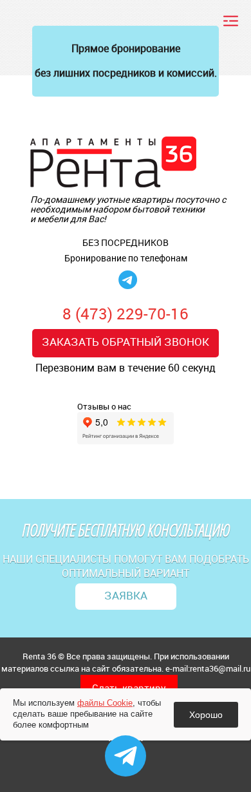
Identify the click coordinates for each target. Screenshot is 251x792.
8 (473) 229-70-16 (125, 313)
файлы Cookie (105, 703)
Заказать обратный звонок (125, 341)
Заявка (125, 595)
